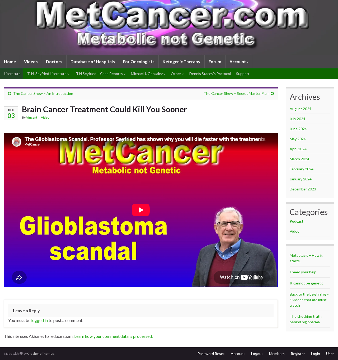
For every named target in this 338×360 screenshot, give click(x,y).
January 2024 (301, 179)
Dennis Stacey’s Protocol (210, 73)
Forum (215, 61)
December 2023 (303, 189)
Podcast (296, 221)
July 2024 (297, 118)
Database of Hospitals (93, 61)
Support (243, 73)
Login (315, 353)
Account (238, 61)
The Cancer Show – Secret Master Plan (236, 93)
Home (10, 61)
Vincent (31, 117)
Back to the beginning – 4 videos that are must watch (309, 299)
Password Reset (211, 353)
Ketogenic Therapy (181, 61)
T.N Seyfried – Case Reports (99, 73)
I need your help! (304, 272)
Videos (31, 61)
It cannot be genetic (306, 283)
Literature (12, 73)
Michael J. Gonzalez (147, 73)
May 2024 (298, 139)
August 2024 (300, 108)
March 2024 (299, 159)
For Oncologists (138, 61)
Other (176, 73)
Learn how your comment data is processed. (113, 336)
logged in (39, 320)
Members (277, 353)
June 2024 (298, 129)
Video (45, 117)
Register (298, 353)
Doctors (54, 61)
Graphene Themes (40, 354)
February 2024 (301, 169)
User (330, 353)
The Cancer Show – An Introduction (43, 93)
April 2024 (298, 149)
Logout (257, 353)
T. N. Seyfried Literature (46, 73)
